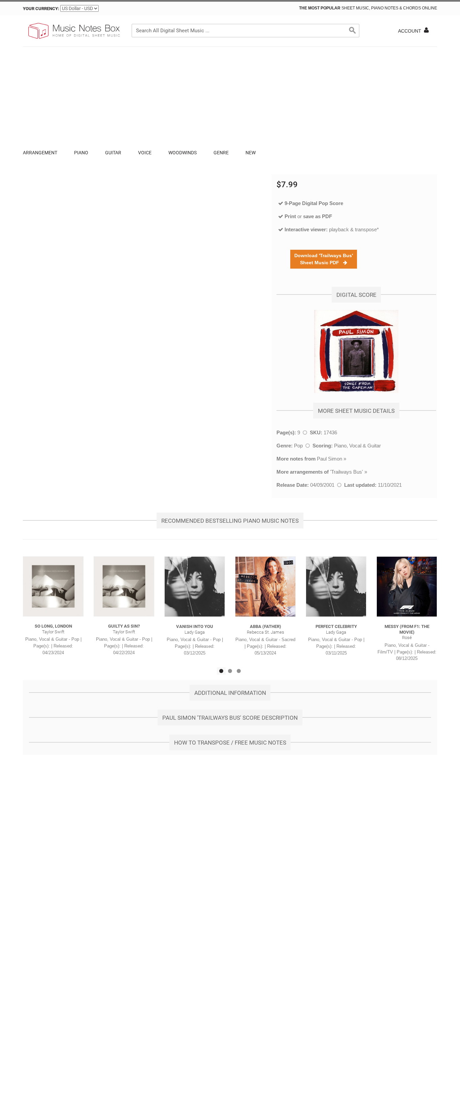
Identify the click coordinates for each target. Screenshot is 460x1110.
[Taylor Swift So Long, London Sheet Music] (53, 586)
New (250, 152)
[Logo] (73, 30)
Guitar (113, 152)
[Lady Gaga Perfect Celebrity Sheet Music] (336, 587)
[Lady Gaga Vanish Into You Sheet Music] (195, 587)
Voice (145, 152)
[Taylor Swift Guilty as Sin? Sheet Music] (124, 586)
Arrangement (40, 152)
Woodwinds (182, 152)
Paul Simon (329, 459)
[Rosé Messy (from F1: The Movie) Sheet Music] (407, 587)
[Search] (352, 30)
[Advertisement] (230, 97)
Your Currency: (41, 8)
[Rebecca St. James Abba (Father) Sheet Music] (265, 587)
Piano (81, 152)
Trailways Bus (346, 472)
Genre (221, 152)
